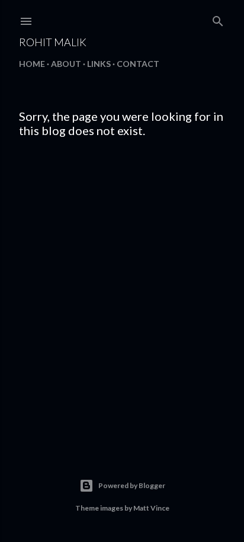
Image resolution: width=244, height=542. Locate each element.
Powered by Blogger (131, 485)
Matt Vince (151, 507)
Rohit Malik (52, 42)
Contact (138, 64)
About (66, 64)
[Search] (218, 18)
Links (99, 64)
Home (32, 64)
